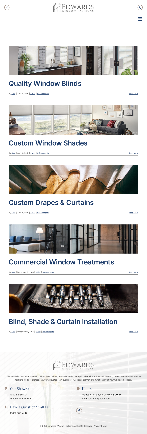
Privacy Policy (100, 426)
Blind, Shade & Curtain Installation (63, 321)
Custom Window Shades (48, 143)
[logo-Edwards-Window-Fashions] (73, 4)
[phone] (140, 7)
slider (32, 93)
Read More (133, 93)
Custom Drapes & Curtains (51, 202)
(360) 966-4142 (18, 413)
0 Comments (43, 93)
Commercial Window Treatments (61, 262)
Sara (13, 93)
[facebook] (6, 7)
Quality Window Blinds (45, 83)
